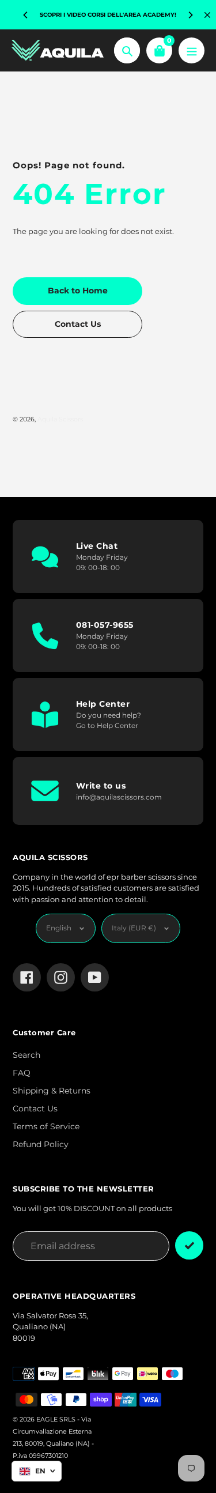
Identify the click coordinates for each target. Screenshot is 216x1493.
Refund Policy (41, 1144)
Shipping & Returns (51, 1090)
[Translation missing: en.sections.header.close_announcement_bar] (207, 15)
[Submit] (189, 1245)
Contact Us (35, 1108)
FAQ (22, 1073)
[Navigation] (191, 50)
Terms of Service (46, 1126)
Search (26, 1055)
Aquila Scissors (60, 419)
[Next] (190, 15)
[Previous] (26, 15)
